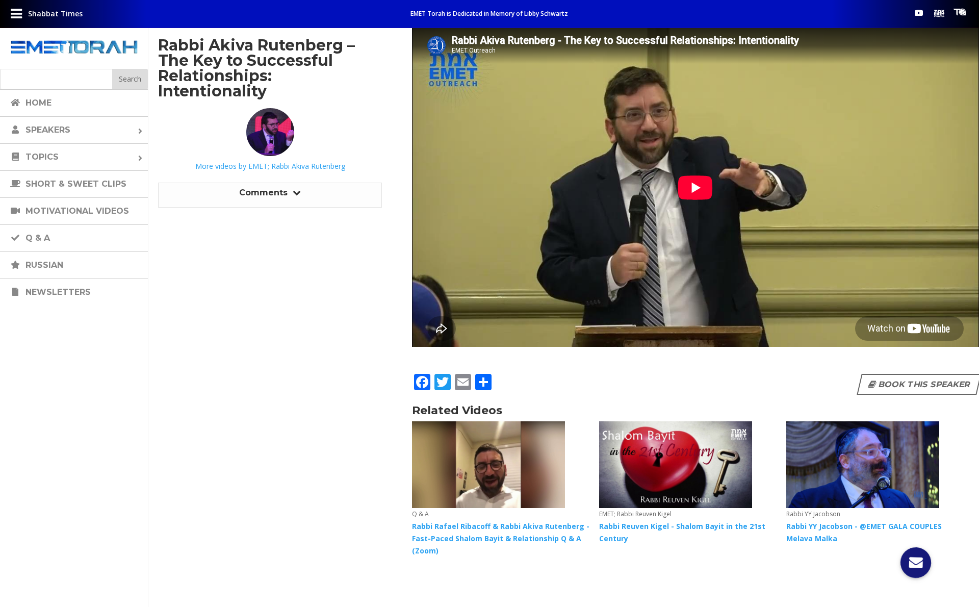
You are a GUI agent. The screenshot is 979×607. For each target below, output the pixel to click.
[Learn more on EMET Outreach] (939, 13)
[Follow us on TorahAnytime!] (959, 12)
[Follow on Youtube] (919, 13)
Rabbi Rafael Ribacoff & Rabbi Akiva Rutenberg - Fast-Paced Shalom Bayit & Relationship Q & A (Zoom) (500, 538)
